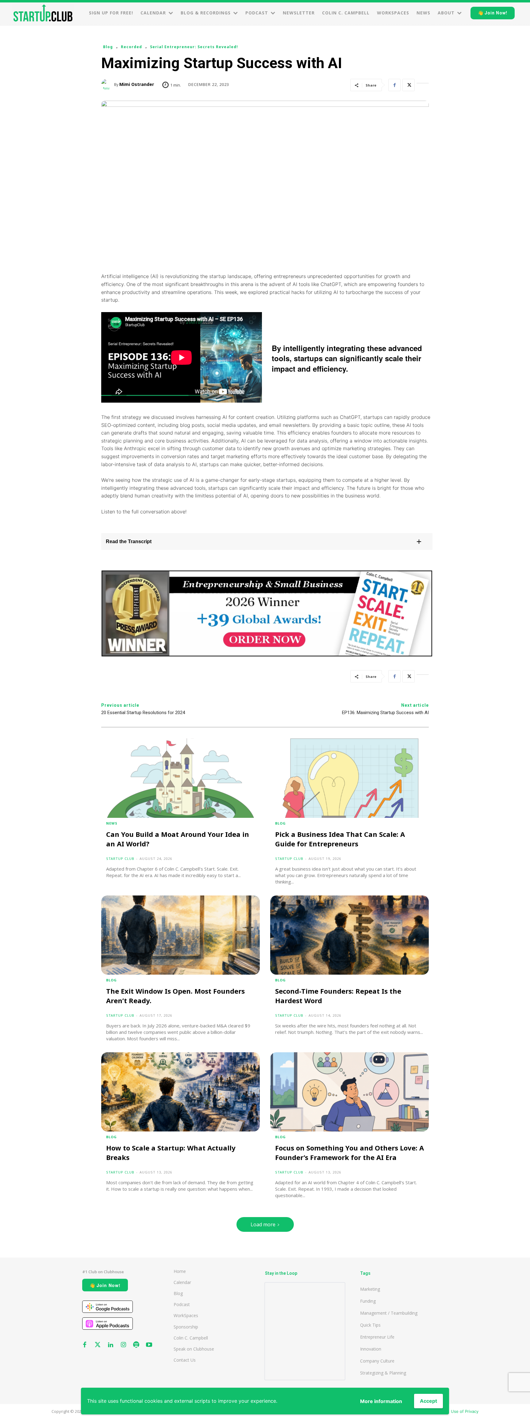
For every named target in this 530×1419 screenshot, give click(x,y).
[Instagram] (123, 1345)
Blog (108, 46)
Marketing (370, 1289)
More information (381, 1401)
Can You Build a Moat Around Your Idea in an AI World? (177, 838)
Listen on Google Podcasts (107, 1307)
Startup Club (120, 858)
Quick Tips (370, 1325)
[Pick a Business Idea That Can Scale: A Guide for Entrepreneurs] (349, 778)
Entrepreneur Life (377, 1337)
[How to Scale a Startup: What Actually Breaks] (180, 1092)
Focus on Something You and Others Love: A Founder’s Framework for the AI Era (349, 1152)
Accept (428, 1401)
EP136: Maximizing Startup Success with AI (385, 712)
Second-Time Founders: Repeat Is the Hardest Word (338, 995)
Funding (368, 1301)
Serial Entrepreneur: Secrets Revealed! (194, 46)
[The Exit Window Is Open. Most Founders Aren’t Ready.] (180, 935)
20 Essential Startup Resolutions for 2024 (143, 712)
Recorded (131, 46)
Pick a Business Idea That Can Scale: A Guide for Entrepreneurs (340, 838)
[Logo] (43, 13)
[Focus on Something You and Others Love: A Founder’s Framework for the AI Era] (349, 1092)
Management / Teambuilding (388, 1313)
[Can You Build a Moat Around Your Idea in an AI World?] (180, 778)
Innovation (370, 1349)
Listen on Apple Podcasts (107, 1323)
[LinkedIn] (423, 85)
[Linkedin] (110, 1345)
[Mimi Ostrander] (107, 84)
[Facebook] (394, 85)
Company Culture (377, 1361)
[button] (266, 541)
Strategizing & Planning (383, 1373)
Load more (263, 1224)
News (111, 823)
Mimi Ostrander (136, 84)
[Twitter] (408, 85)
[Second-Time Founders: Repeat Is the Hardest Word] (349, 935)
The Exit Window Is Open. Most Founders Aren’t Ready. (175, 995)
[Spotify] (136, 1345)
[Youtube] (149, 1345)
